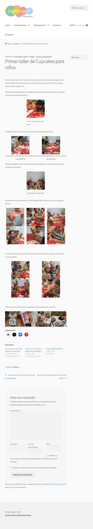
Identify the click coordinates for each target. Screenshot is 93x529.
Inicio (7, 25)
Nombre (14, 444)
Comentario (15, 410)
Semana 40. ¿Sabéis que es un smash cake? (51, 376)
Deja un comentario (44, 56)
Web (48, 444)
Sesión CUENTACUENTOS (54, 349)
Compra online (20, 25)
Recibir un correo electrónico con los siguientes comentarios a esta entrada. (33, 458)
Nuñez (32, 56)
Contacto (57, 25)
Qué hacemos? (40, 25)
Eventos (16, 43)
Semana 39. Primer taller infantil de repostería (20, 376)
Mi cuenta (9, 34)
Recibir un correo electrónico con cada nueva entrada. (35, 467)
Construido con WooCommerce (18, 515)
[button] (20, 148)
